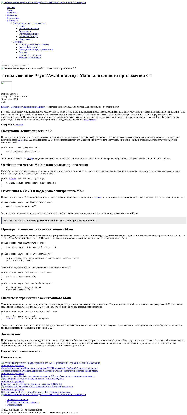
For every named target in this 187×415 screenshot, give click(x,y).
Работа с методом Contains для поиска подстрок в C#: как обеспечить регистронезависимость (47, 376)
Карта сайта (13, 18)
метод (30, 158)
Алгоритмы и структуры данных (29, 23)
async (21, 140)
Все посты (12, 12)
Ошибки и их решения (30, 55)
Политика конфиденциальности (23, 402)
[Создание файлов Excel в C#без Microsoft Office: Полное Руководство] (37, 386)
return (9, 318)
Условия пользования (17, 399)
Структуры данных (28, 34)
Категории (12, 20)
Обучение (18, 41)
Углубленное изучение (30, 57)
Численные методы (28, 36)
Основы (23, 52)
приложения (90, 119)
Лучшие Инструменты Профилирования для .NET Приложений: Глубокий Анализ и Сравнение (49, 368)
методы (98, 197)
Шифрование (25, 39)
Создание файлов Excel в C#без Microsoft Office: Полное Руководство (35, 392)
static (12, 178)
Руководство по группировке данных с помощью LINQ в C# (31, 384)
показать (19, 124)
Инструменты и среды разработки (36, 49)
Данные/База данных (29, 47)
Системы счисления (29, 28)
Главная (11, 7)
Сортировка (25, 31)
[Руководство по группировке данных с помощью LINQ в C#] (32, 378)
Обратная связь (14, 405)
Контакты (12, 15)
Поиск (22, 26)
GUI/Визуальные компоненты (34, 44)
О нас (10, 10)
